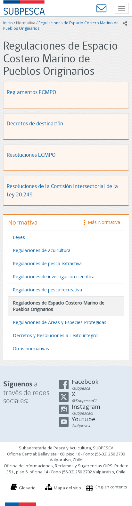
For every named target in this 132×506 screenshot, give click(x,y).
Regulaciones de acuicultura (41, 250)
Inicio (8, 23)
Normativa (25, 23)
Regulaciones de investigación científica (54, 276)
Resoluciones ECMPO (31, 155)
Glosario (27, 488)
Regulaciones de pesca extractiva (47, 263)
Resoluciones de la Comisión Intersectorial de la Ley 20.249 (62, 191)
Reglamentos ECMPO (31, 93)
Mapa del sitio (67, 488)
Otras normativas (31, 348)
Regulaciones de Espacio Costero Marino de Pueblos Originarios (58, 306)
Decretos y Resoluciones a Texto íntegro (55, 335)
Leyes (19, 237)
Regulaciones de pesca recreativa (47, 290)
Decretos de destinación (35, 124)
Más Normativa (102, 222)
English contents (111, 487)
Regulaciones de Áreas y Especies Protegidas (59, 322)
